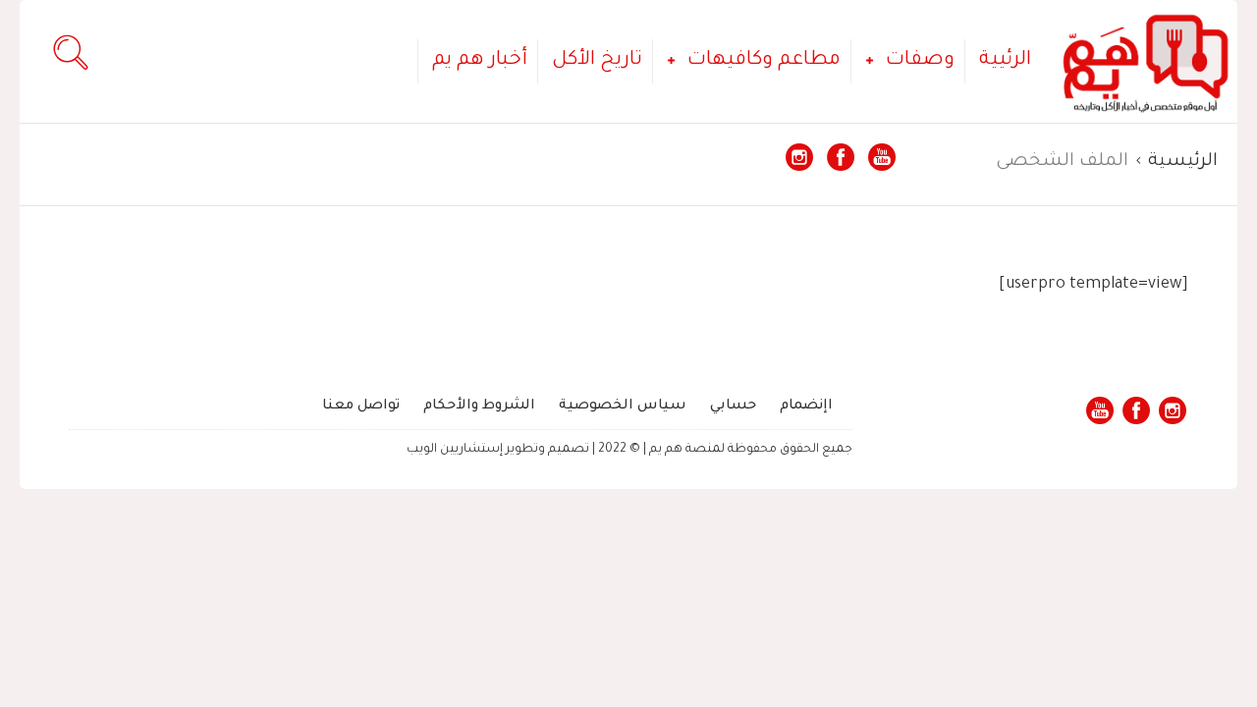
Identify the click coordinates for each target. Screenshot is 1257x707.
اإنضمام (806, 406)
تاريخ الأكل (597, 61)
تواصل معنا (361, 406)
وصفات (920, 61)
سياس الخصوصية (622, 406)
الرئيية (1005, 61)
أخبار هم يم (479, 61)
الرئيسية (1183, 162)
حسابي (733, 406)
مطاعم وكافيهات (764, 61)
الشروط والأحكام (479, 406)
